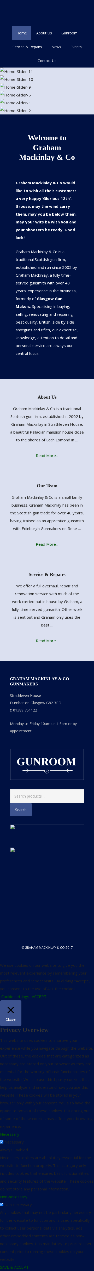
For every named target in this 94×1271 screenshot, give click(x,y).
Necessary (14, 1142)
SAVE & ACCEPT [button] (14, 1267)
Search (21, 809)
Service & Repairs (47, 574)
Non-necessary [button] (13, 1196)
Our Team (47, 485)
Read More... (47, 455)
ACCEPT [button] (39, 996)
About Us (47, 397)
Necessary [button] (9, 1134)
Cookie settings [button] (15, 996)
